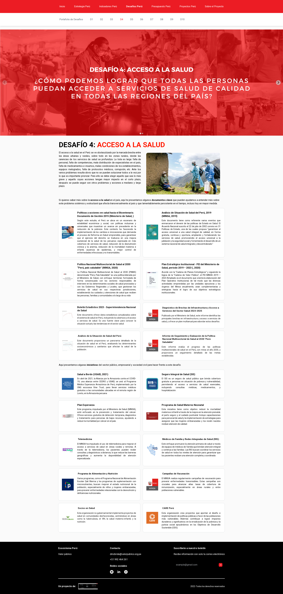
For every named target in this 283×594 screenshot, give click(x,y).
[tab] (140, 133)
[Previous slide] (4, 82)
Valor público (65, 554)
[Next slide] (278, 82)
